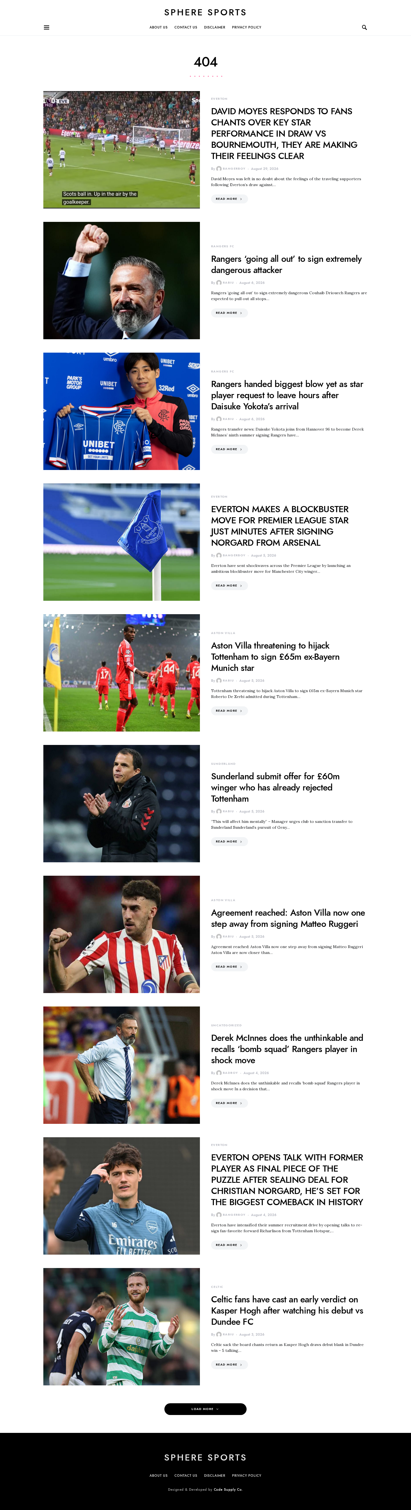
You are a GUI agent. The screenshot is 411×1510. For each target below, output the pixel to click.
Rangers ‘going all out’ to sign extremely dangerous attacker (286, 264)
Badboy (230, 1073)
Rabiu (228, 283)
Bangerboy (234, 169)
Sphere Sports (205, 12)
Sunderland (223, 764)
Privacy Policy (246, 27)
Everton (219, 99)
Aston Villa (223, 633)
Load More (202, 1409)
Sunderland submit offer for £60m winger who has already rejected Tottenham (275, 787)
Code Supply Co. (228, 1489)
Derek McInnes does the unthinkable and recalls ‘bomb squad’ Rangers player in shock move (287, 1049)
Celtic (217, 1287)
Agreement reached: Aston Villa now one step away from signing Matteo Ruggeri (288, 918)
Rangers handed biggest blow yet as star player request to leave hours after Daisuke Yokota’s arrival (287, 395)
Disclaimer (214, 27)
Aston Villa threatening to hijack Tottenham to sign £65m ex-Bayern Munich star (275, 656)
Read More (226, 199)
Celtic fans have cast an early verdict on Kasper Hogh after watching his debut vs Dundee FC (287, 1310)
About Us (159, 27)
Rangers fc (223, 246)
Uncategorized (226, 1025)
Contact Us (185, 27)
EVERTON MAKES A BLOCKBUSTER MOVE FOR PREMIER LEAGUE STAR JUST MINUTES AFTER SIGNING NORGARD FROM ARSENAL (280, 526)
